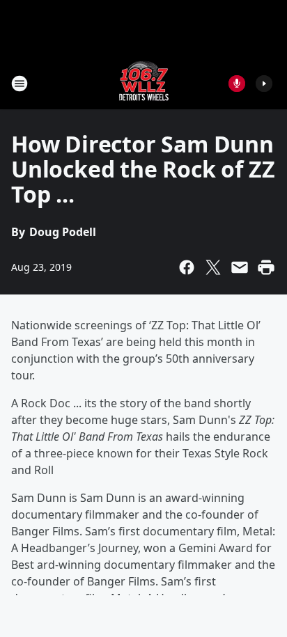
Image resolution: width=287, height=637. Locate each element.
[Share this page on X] (213, 267)
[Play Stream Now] (264, 83)
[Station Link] (144, 83)
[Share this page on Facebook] (186, 267)
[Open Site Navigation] (19, 83)
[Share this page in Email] (239, 267)
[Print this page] (266, 267)
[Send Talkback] (236, 83)
